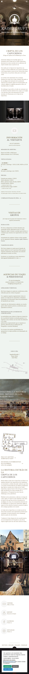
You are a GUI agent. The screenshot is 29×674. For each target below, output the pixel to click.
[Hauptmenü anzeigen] (26, 1)
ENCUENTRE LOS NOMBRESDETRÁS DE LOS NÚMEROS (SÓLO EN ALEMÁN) (11, 463)
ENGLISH (10, 645)
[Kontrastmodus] (2, 1)
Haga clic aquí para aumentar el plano (7, 457)
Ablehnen (15, 666)
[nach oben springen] (14, 649)
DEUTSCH (4, 645)
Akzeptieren (7, 666)
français (24, 645)
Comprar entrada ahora (14, 37)
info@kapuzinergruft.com (9, 258)
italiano (17, 645)
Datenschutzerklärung (9, 661)
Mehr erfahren (8, 669)
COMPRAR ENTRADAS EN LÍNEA (10, 198)
